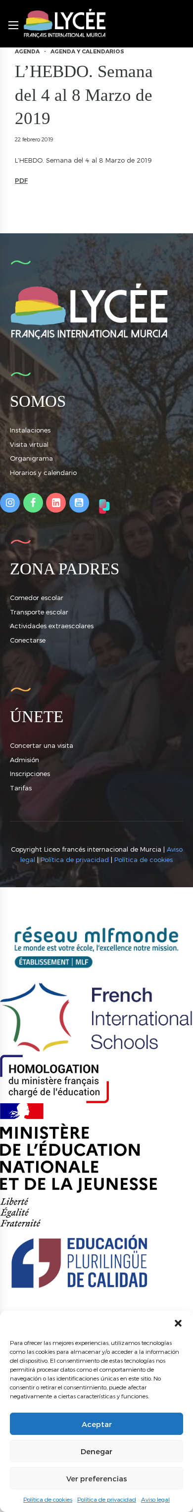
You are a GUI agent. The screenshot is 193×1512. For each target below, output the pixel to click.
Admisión (24, 760)
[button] (178, 1323)
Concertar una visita (41, 745)
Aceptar (97, 1424)
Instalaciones (30, 430)
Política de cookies (47, 1499)
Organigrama (31, 458)
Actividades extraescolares (52, 626)
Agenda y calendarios (87, 51)
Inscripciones (30, 774)
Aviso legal (155, 1499)
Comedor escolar (36, 598)
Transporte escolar (39, 612)
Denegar (96, 1451)
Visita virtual (29, 444)
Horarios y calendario (43, 472)
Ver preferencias (96, 1478)
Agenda (27, 51)
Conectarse (28, 640)
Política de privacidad (106, 1499)
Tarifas (21, 788)
